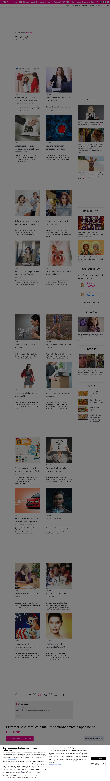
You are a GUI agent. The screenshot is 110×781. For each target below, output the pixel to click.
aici (21, 771)
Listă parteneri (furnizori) (55, 764)
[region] (55, 763)
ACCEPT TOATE (98, 758)
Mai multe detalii (12, 759)
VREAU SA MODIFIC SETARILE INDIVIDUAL (98, 764)
